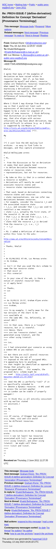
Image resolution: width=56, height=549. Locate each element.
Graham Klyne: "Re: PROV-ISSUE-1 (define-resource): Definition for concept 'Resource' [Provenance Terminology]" (27, 486)
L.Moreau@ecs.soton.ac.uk (34, 55)
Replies (44, 35)
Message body (27, 26)
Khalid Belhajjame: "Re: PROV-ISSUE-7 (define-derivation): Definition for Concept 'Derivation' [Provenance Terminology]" (28, 495)
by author (27, 531)
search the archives (43, 533)
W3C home (7, 5)
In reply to (19, 35)
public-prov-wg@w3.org (15, 58)
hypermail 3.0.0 (39, 539)
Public (32, 5)
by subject (17, 531)
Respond (39, 26)
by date (42, 528)
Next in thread (32, 35)
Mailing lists (21, 5)
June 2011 (21, 7)
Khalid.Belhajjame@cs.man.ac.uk (21, 52)
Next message (31, 32)
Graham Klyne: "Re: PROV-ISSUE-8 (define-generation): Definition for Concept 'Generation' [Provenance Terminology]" (29, 477)
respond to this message (29, 521)
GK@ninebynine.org (36, 43)
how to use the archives (21, 533)
